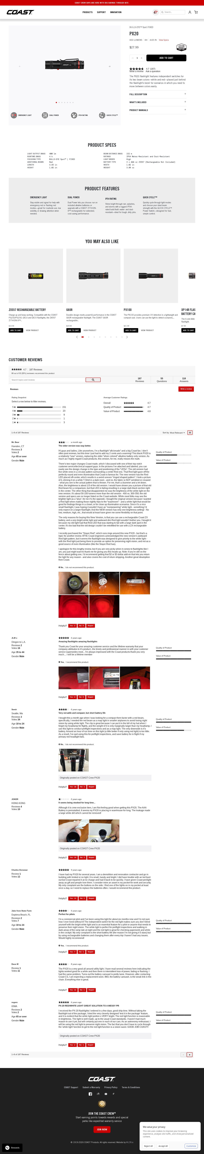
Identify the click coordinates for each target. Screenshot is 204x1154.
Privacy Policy (110, 1087)
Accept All (163, 1146)
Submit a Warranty (91, 1087)
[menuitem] (176, 432)
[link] (136, 69)
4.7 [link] (147, 69)
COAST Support (71, 1087)
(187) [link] (152, 69)
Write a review (136, 71)
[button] (77, 337)
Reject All (148, 1146)
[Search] (162, 12)
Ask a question (153, 71)
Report (90, 626)
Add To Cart (166, 57)
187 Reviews (36, 369)
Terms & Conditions (131, 1087)
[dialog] (170, 1136)
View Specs (164, 40)
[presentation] (74, 583)
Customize (191, 1146)
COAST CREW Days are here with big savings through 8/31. (102, 3)
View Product (32, 330)
